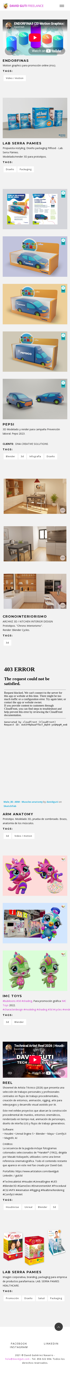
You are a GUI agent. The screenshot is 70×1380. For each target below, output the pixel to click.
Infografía (35, 456)
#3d (18, 1001)
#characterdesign (13, 1009)
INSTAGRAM (19, 1347)
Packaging (26, 169)
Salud (41, 1298)
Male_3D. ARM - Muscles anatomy (23, 801)
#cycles (57, 1009)
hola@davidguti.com (17, 1358)
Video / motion (15, 78)
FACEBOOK (19, 1343)
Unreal (28, 1207)
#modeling (30, 1009)
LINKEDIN (51, 1343)
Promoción (12, 1298)
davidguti (52, 801)
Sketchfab (10, 806)
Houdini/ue (12, 1207)
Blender (10, 456)
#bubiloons (9, 1001)
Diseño (10, 169)
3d (22, 456)
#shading (27, 1001)
